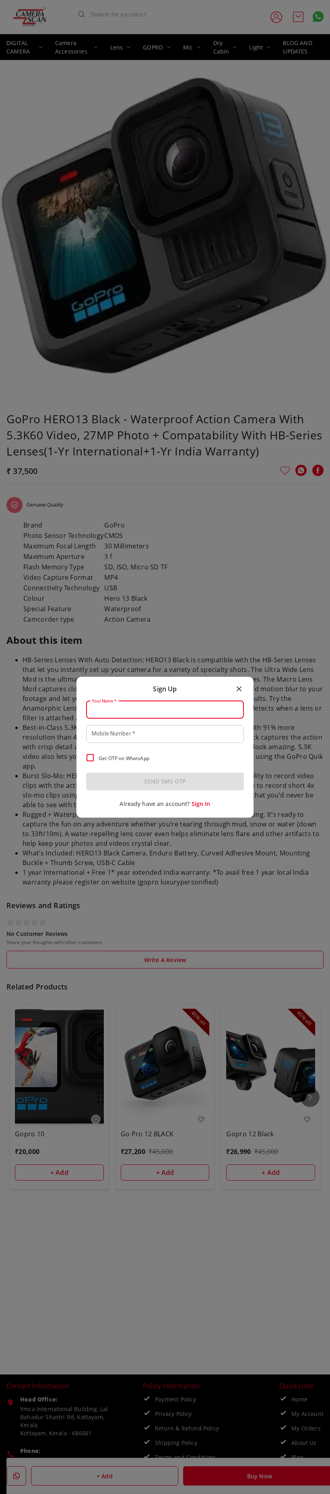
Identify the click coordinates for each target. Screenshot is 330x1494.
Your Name (104, 701)
